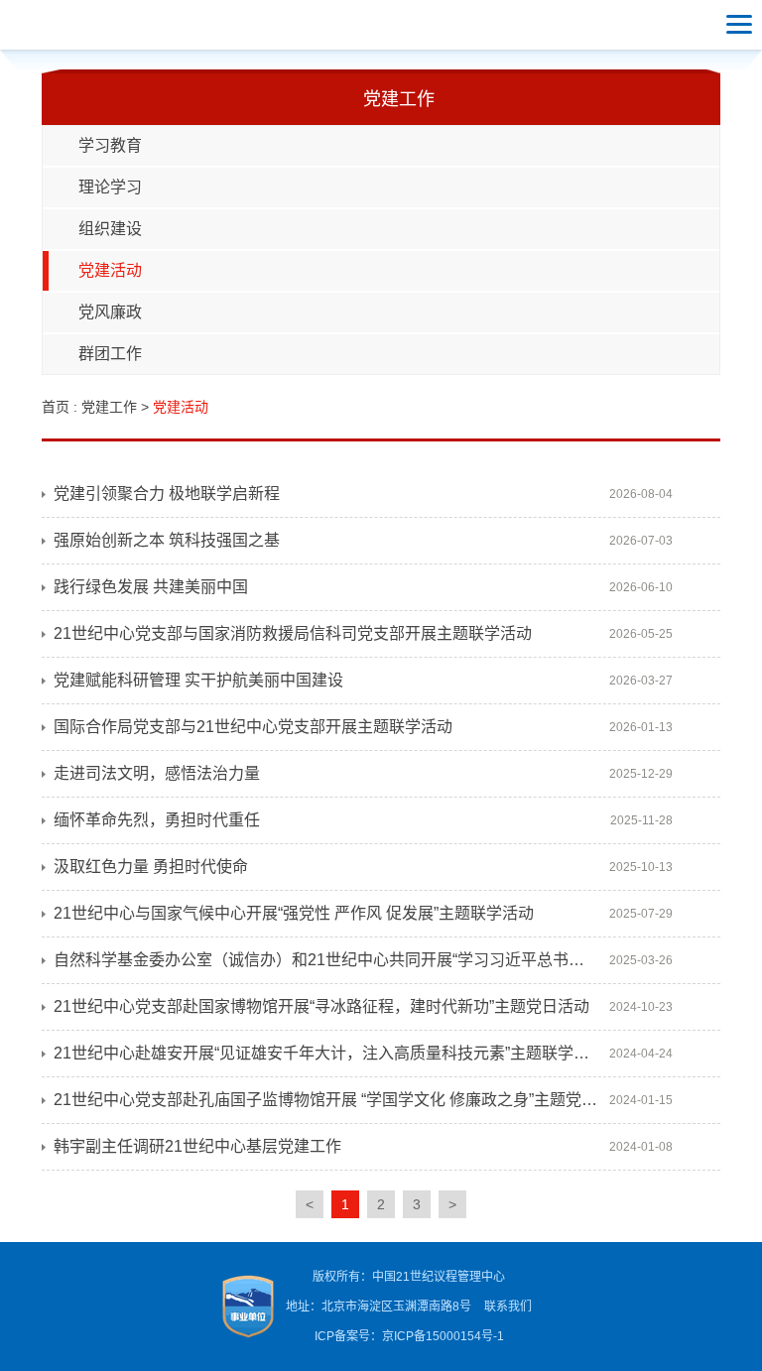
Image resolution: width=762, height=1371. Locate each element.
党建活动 (110, 270)
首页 (55, 407)
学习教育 (110, 145)
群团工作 (110, 353)
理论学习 (110, 187)
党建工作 (109, 407)
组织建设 (110, 228)
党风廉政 (110, 312)
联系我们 (508, 1306)
